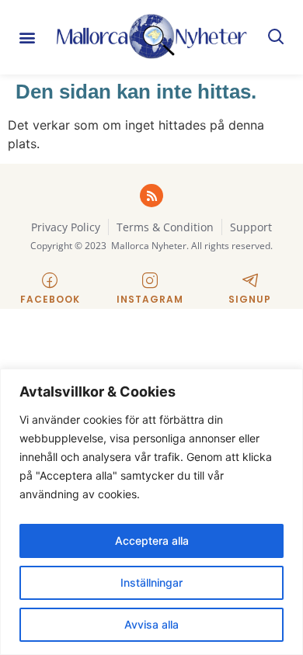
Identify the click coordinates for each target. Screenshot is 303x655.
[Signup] (250, 280)
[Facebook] (49, 280)
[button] (27, 37)
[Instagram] (150, 280)
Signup (249, 299)
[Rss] (151, 195)
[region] (151, 512)
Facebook (50, 299)
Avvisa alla (151, 624)
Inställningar (151, 582)
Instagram (150, 299)
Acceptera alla (152, 540)
